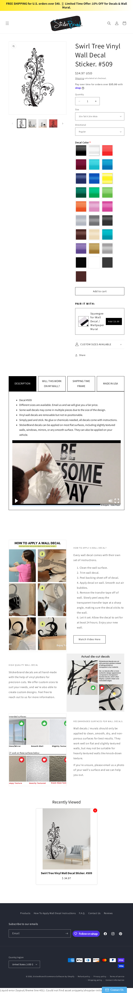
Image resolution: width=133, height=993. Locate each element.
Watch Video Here (89, 639)
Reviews (108, 913)
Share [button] (82, 355)
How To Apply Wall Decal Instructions (55, 913)
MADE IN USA (110, 383)
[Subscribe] (67, 933)
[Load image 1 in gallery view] (21, 123)
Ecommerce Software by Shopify (59, 976)
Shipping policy (95, 980)
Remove (95, 810)
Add (113, 321)
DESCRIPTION (22, 383)
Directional (80, 124)
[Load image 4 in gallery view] (53, 123)
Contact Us (94, 913)
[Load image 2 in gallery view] (32, 123)
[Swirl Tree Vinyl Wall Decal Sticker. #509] (66, 838)
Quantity (79, 94)
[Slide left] (12, 123)
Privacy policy (100, 976)
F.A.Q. (82, 913)
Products (25, 913)
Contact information (115, 980)
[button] (7, 23)
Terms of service (117, 976)
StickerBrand (39, 976)
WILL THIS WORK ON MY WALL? (51, 383)
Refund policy (84, 976)
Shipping (79, 78)
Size (77, 109)
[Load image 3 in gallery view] (42, 123)
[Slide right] (62, 123)
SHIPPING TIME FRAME (81, 383)
